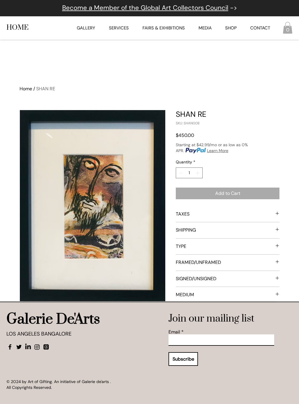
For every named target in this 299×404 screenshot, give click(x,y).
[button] (288, 28)
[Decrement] (180, 173)
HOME (17, 27)
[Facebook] (9, 346)
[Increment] (198, 173)
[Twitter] (18, 346)
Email (174, 332)
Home (26, 89)
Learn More (217, 150)
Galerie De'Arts (53, 319)
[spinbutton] (189, 173)
